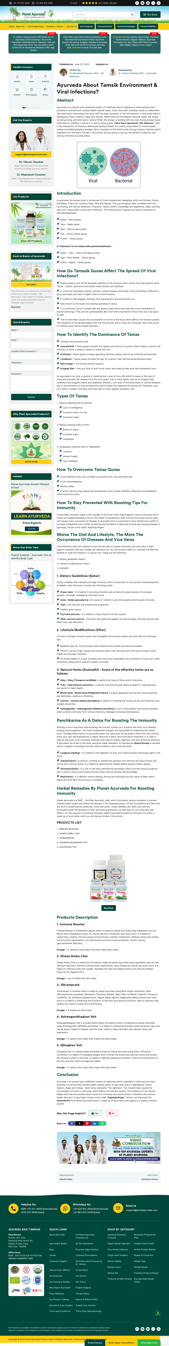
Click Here (76, 47)
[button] (22, 107)
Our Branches (55, 1276)
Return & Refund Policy (87, 1299)
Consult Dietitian (148, 26)
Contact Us (72, 26)
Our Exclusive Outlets (59, 1282)
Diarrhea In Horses (150, 1179)
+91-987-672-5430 (83, 1212)
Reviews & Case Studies (60, 1305)
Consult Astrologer (126, 26)
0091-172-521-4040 (31, 1208)
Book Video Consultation (121, 1342)
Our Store (152, 14)
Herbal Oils (113, 1273)
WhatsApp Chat (149, 1342)
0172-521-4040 (29, 1212)
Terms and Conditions (59, 1311)
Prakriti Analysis (83, 1287)
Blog (51, 1249)
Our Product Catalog (59, 1299)
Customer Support (58, 1261)
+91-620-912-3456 (83, 1208)
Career (52, 1255)
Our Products (86, 26)
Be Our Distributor (84, 1243)
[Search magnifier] (132, 14)
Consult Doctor (105, 26)
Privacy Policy (82, 1293)
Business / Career (55, 26)
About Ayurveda (56, 1234)
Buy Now (108, 908)
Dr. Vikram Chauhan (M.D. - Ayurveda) (137, 73)
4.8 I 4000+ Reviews (107, 3)
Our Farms (81, 1282)
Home (12, 26)
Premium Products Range (146, 1273)
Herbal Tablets (114, 1261)
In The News (82, 1270)
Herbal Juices (114, 1267)
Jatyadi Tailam (65, 1179)
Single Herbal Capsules (119, 1243)
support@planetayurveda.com (31, 154)
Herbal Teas (139, 1261)
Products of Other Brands (120, 1279)
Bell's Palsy (31, 81)
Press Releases (56, 1293)
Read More (16, 307)
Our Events (81, 1276)
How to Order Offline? (59, 1270)
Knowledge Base (35, 26)
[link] (33, 44)
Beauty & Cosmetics (143, 1255)
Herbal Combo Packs (144, 1243)
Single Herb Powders (118, 1255)
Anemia (17, 97)
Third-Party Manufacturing (88, 1311)
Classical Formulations (86, 1255)
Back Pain (45, 97)
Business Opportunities (87, 1249)
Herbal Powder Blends (144, 1249)
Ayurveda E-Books (58, 1243)
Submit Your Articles (85, 1305)
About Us (20, 26)
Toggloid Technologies (96, 1339)
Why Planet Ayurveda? (60, 1287)
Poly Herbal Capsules (118, 1249)
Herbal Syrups (141, 1267)
